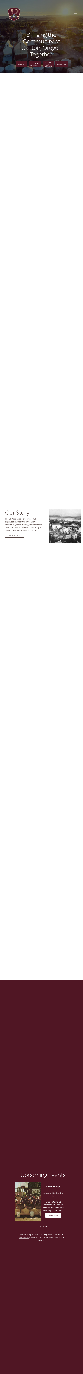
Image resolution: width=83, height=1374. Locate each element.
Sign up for (49, 1234)
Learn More (53, 1215)
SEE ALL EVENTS (41, 1227)
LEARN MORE (14, 535)
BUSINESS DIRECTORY (34, 64)
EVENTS (21, 64)
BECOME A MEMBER (48, 64)
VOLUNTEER (62, 64)
